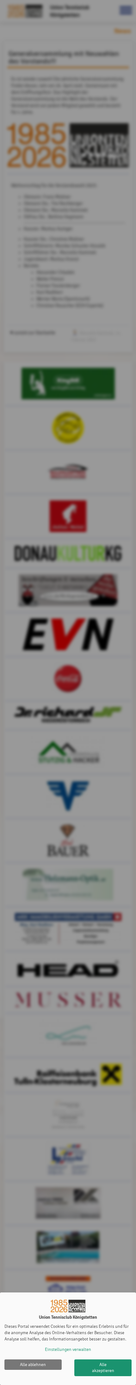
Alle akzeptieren (103, 1367)
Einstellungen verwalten (68, 1349)
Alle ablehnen (33, 1364)
